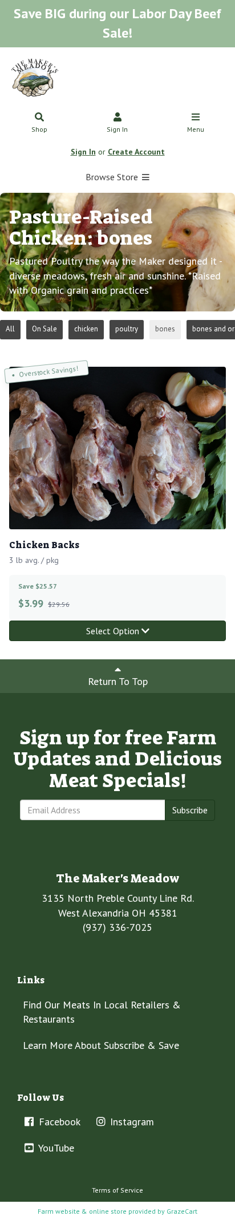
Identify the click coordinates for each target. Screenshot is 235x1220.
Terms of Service (117, 1190)
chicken (86, 329)
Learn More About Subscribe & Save (101, 1045)
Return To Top (118, 681)
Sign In (117, 129)
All (10, 329)
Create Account (136, 152)
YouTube (55, 1147)
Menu (195, 129)
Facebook (58, 1121)
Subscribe (190, 810)
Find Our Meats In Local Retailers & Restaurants (102, 1012)
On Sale (44, 329)
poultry (126, 329)
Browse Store (113, 177)
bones (165, 329)
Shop (39, 129)
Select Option (113, 631)
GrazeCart (182, 1211)
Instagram (130, 1121)
